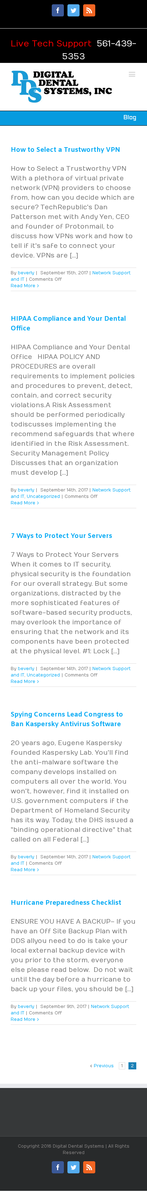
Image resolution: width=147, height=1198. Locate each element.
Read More (23, 285)
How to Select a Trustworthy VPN (65, 150)
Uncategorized (43, 496)
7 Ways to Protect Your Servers (61, 536)
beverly (26, 272)
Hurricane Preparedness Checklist (66, 903)
